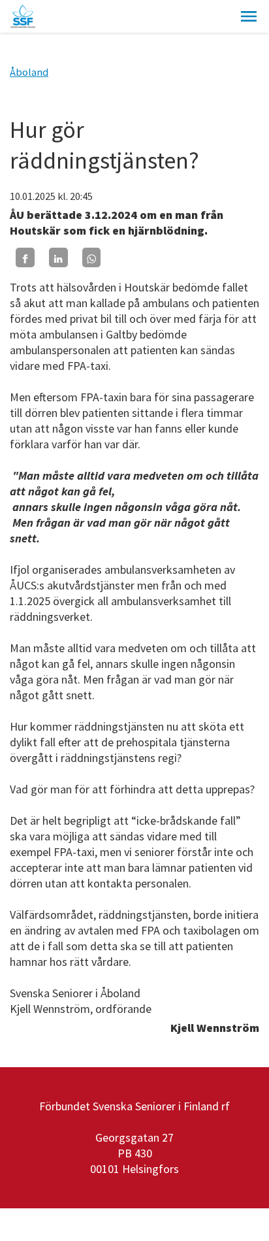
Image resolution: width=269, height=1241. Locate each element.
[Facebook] (25, 257)
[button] (248, 16)
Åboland (29, 71)
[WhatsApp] (91, 257)
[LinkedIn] (58, 257)
